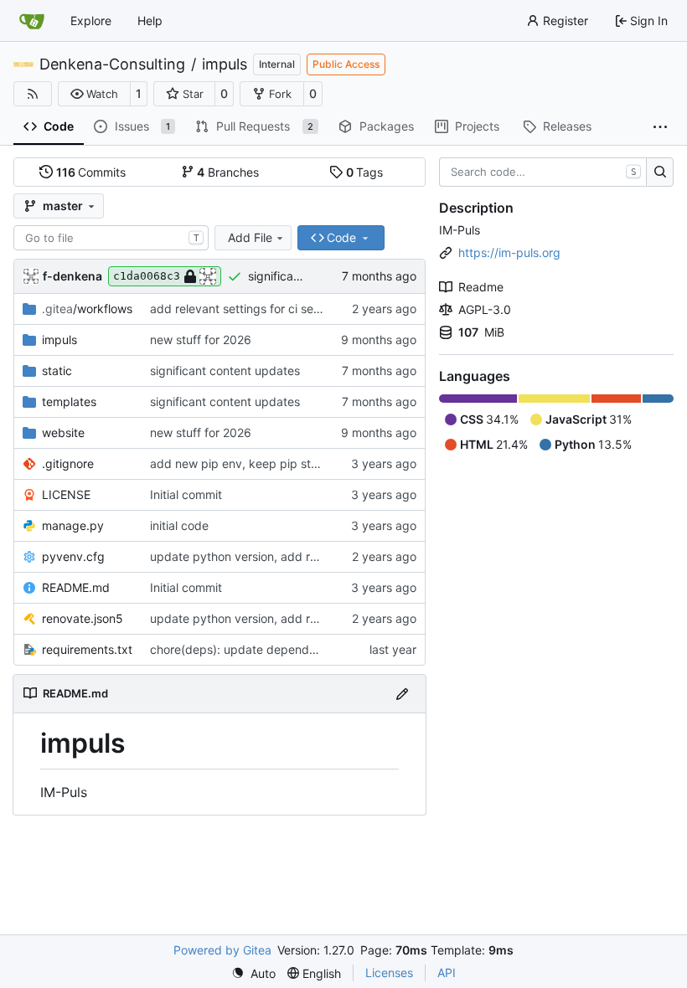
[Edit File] (402, 694)
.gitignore (68, 463)
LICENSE (66, 494)
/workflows (87, 308)
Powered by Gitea (222, 950)
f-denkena (72, 276)
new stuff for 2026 (200, 339)
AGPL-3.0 (484, 309)
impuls (224, 64)
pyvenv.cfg (73, 556)
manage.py (73, 525)
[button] (94, 93)
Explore (90, 20)
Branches (228, 172)
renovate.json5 (82, 618)
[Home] (31, 21)
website (63, 432)
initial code (179, 525)
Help (150, 20)
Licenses (389, 972)
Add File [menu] (250, 237)
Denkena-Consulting (112, 64)
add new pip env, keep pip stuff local (252, 463)
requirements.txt (87, 649)
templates (69, 401)
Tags (365, 172)
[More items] (660, 127)
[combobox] (111, 237)
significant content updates (225, 370)
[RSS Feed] (32, 93)
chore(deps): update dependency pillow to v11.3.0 (288, 649)
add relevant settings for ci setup (241, 308)
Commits (91, 172)
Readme (481, 287)
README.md (76, 587)
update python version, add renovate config (271, 556)
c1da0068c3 (146, 276)
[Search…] (660, 172)
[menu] (253, 973)
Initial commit (186, 494)
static (57, 370)
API (446, 972)
